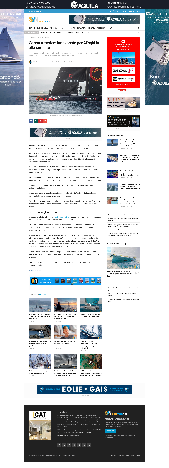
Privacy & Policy (130, 455)
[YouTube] (110, 11)
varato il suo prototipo (62, 217)
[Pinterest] (123, 11)
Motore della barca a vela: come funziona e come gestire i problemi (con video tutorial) (91, 373)
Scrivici (138, 455)
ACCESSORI (101, 28)
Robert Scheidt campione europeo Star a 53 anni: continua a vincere (64, 344)
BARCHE (64, 28)
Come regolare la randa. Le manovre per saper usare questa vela (40, 344)
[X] (115, 11)
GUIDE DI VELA (42, 28)
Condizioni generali (63, 435)
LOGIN (138, 11)
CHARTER (91, 28)
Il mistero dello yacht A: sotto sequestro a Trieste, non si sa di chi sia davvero (65, 373)
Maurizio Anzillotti (85, 432)
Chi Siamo (113, 455)
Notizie (41, 37)
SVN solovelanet (33, 37)
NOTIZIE (32, 28)
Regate (47, 37)
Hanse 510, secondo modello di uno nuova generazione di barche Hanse (119, 273)
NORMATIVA (81, 28)
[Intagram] (120, 11)
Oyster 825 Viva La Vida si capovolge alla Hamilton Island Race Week (39, 316)
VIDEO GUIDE (54, 28)
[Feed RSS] (125, 11)
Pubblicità (121, 455)
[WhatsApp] (118, 11)
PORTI (110, 28)
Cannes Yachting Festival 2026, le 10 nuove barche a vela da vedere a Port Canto (129, 173)
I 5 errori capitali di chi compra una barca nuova (122, 230)
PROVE (72, 28)
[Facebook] (113, 11)
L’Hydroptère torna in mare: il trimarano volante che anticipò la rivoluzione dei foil (62, 32)
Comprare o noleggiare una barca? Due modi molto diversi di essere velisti (65, 316)
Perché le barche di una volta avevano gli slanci (122, 215)
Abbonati (110, 431)
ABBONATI (131, 11)
